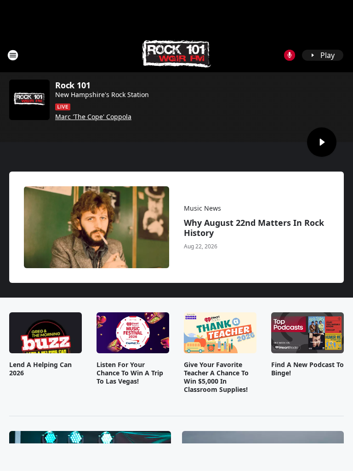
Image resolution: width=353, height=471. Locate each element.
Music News (202, 208)
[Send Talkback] (289, 55)
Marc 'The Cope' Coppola (93, 117)
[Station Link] (176, 55)
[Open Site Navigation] (12, 55)
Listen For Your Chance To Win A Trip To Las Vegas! (130, 373)
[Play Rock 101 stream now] (29, 99)
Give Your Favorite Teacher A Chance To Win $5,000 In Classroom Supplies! (216, 377)
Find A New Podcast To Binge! (307, 369)
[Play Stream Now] (321, 142)
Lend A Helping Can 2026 (40, 369)
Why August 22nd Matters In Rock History (254, 228)
